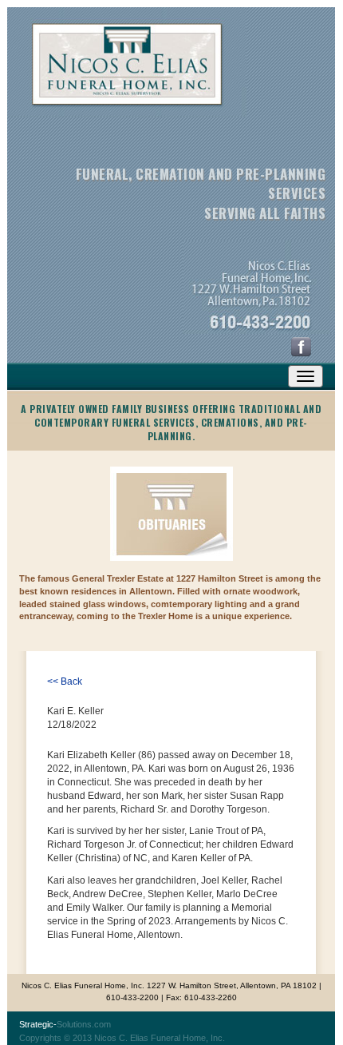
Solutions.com (65, 1024)
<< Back (64, 681)
